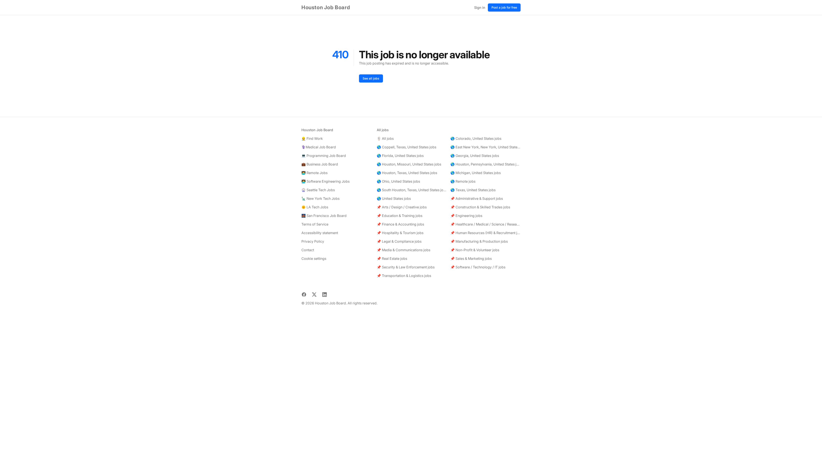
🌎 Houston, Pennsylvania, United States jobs (485, 164)
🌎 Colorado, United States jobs (475, 138)
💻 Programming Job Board (323, 155)
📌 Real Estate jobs (392, 258)
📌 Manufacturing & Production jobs (479, 241)
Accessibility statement (319, 233)
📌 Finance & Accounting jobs (400, 224)
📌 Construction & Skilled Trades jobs (480, 207)
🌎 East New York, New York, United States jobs (485, 147)
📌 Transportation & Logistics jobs (404, 276)
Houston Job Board (325, 7)
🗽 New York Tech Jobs (320, 198)
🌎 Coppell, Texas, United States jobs (406, 147)
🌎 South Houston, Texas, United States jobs (412, 190)
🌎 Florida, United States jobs (400, 155)
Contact (307, 250)
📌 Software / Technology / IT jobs (477, 267)
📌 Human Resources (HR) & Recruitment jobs (485, 233)
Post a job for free (504, 7)
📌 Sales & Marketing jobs (471, 258)
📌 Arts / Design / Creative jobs (402, 207)
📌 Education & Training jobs (399, 215)
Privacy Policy (312, 241)
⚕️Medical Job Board (318, 147)
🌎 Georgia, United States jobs (474, 155)
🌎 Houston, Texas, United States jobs (407, 173)
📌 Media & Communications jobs (403, 250)
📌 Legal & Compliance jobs (399, 241)
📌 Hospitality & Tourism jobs (400, 233)
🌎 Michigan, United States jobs (475, 173)
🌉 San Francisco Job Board (324, 215)
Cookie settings (313, 258)
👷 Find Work (312, 138)
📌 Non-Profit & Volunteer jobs (474, 250)
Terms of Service (314, 224)
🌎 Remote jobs (462, 181)
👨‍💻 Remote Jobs (314, 173)
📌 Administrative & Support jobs (476, 198)
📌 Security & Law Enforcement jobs (406, 267)
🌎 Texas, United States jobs (473, 190)
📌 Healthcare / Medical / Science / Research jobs (485, 224)
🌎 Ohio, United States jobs (398, 181)
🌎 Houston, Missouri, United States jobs (409, 164)
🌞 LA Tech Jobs (314, 207)
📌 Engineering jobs (466, 215)
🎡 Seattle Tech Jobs (318, 190)
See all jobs (371, 78)
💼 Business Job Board (319, 164)
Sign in (479, 7)
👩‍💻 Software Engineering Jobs (325, 181)
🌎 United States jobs (394, 198)
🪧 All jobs (385, 138)
